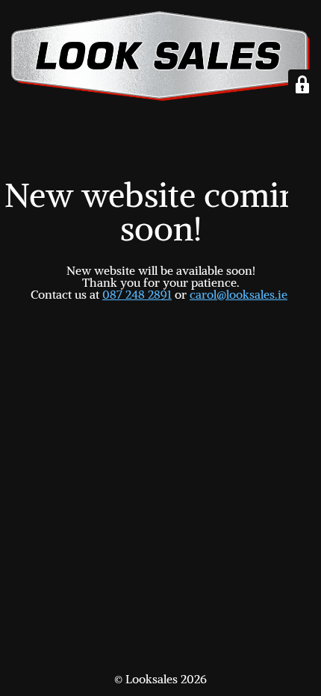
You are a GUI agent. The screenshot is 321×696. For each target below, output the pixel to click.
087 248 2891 (137, 294)
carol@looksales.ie (238, 294)
